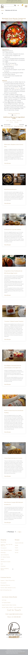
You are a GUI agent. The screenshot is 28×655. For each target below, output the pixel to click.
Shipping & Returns (5, 585)
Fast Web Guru (17, 650)
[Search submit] (15, 5)
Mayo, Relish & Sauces (6, 550)
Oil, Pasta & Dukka (5, 557)
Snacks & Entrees (19, 542)
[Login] (18, 5)
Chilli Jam (8, 120)
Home (2, 10)
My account (4, 548)
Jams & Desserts (5, 554)
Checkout (3, 566)
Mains (11, 122)
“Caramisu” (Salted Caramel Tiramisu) (13, 321)
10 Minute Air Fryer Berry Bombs (12, 229)
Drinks (16, 552)
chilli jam (12, 65)
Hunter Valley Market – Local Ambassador (12, 607)
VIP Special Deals (6, 602)
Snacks (2, 559)
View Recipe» (7, 163)
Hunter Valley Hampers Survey (8, 587)
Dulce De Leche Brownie (10, 189)
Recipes (16, 122)
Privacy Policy (21, 653)
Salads (16, 545)
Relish (13, 120)
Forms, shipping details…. (5, 569)
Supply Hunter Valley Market (9, 605)
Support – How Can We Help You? (6, 545)
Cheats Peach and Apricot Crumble (13, 458)
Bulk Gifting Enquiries (6, 590)
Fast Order (3, 542)
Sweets (16, 550)
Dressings (3, 552)
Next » (19, 532)
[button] (26, 6)
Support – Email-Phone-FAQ (8, 580)
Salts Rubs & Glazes (5, 561)
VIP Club (4, 600)
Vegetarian (19, 120)
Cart (2, 564)
